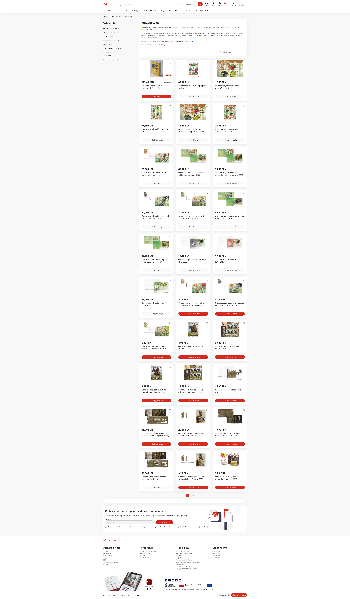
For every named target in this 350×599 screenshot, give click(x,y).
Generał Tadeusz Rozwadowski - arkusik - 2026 (228, 347)
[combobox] (188, 4)
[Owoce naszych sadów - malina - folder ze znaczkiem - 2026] (193, 155)
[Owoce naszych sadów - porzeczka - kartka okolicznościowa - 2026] (230, 286)
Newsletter (180, 564)
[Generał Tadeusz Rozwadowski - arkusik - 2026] (230, 329)
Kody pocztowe (144, 553)
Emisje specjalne (108, 36)
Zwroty (105, 551)
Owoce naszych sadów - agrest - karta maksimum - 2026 (191, 217)
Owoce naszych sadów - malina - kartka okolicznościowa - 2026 (191, 304)
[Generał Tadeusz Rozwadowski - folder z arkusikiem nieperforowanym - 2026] (156, 459)
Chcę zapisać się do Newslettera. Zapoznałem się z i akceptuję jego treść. (157, 527)
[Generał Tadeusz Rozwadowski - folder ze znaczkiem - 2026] (230, 416)
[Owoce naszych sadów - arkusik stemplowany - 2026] (230, 112)
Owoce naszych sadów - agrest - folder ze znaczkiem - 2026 (155, 260)
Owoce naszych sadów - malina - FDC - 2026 (228, 260)
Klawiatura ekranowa (200, 589)
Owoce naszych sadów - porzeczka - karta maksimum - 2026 (156, 217)
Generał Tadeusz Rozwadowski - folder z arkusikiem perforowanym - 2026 (156, 434)
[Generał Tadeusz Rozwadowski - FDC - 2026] (230, 372)
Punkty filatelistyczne (110, 562)
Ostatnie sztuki (107, 44)
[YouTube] (180, 580)
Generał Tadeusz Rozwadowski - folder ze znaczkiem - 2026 (228, 434)
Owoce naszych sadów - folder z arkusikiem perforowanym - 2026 (229, 173)
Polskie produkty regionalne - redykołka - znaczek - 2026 (227, 478)
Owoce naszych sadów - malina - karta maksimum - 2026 (155, 173)
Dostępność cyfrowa (183, 567)
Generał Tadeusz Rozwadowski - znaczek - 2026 (191, 347)
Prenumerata (144, 556)
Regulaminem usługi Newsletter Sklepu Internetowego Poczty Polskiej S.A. (167, 527)
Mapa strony (210, 589)
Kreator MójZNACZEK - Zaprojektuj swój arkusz (192, 87)
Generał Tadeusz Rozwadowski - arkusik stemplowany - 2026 (191, 391)
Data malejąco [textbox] (226, 52)
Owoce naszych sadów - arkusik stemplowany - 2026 (228, 130)
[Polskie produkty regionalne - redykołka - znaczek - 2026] (230, 459)
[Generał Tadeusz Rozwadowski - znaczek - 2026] (193, 329)
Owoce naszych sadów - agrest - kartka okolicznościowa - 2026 (155, 347)
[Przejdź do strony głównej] (110, 4)
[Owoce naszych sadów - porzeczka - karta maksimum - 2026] (156, 199)
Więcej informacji (133, 595)
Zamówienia (216, 556)
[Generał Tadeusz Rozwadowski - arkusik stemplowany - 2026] (193, 372)
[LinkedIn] (173, 580)
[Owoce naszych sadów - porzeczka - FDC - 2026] (193, 242)
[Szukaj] (200, 4)
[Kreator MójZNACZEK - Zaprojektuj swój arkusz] (193, 68)
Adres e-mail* (108, 519)
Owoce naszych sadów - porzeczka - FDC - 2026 (193, 260)
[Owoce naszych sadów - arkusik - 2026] (156, 112)
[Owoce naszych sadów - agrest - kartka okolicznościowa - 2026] (156, 329)
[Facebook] (166, 580)
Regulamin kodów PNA (184, 553)
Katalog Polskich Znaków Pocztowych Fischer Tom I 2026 (154, 87)
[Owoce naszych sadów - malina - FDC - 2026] (230, 242)
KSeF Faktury (107, 556)
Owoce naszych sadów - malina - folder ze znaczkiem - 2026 (191, 173)
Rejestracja (216, 553)
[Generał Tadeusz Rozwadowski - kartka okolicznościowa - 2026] (193, 459)
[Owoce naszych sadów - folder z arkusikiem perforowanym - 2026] (230, 155)
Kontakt (106, 564)
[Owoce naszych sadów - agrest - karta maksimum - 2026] (193, 199)
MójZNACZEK (107, 56)
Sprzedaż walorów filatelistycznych (188, 562)
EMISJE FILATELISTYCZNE (111, 32)
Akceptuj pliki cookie (239, 595)
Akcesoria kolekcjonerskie (111, 60)
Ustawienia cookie (223, 595)
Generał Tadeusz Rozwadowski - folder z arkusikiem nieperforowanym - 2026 (155, 478)
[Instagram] (169, 580)
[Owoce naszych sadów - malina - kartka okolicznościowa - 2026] (193, 286)
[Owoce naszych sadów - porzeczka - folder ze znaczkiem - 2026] (230, 199)
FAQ (104, 558)
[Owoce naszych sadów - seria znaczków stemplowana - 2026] (193, 112)
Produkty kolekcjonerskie (111, 28)
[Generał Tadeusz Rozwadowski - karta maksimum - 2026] (193, 416)
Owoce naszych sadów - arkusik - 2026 (155, 130)
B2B (104, 560)
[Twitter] (176, 580)
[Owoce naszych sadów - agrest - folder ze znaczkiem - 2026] (156, 242)
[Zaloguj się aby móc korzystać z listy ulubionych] (170, 62)
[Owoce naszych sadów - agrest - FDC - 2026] (156, 286)
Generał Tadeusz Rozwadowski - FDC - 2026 (228, 391)
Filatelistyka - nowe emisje (148, 551)
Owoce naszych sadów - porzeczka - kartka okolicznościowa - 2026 (230, 304)
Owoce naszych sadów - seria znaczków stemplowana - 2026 (191, 130)
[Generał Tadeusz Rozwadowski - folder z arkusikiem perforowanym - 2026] (156, 416)
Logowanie (216, 551)
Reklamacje (107, 553)
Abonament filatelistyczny (111, 40)
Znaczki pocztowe (108, 52)
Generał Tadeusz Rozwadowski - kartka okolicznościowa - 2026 (191, 478)
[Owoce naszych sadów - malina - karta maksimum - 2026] (156, 155)
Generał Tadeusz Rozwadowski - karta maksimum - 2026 (191, 434)
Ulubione (215, 558)
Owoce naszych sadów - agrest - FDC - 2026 (155, 304)
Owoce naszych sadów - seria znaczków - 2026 (227, 87)
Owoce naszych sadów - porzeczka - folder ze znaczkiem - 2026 (230, 217)
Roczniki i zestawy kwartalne (112, 48)
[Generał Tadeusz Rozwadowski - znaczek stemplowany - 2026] (156, 372)
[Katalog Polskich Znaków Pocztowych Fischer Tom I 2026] (156, 68)
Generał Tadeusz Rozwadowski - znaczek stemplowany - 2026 (155, 391)
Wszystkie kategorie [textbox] (187, 4)
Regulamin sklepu (182, 551)
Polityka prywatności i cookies (186, 569)
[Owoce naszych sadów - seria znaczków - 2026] (230, 68)
